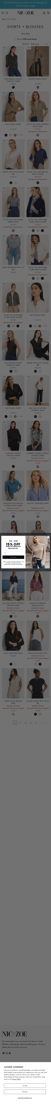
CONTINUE (13, 557)
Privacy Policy (16, 1079)
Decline (24, 1092)
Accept (25, 1086)
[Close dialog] (48, 537)
